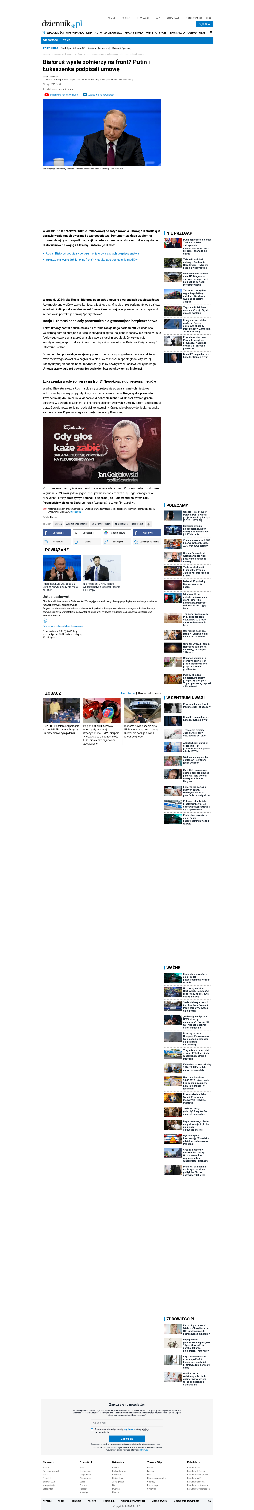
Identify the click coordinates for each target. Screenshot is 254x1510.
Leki (149, 1474)
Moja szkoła (117, 1478)
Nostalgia (66, 48)
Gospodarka (85, 1474)
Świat (66, 40)
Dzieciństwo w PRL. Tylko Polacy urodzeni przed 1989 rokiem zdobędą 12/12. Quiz (62, 634)
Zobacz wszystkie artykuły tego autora (63, 626)
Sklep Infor (48, 1489)
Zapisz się (127, 1438)
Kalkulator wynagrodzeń (198, 1489)
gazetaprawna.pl (194, 18)
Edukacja (116, 1474)
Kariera (92, 1500)
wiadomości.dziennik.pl (63, 54)
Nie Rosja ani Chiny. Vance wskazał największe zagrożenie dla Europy (101, 586)
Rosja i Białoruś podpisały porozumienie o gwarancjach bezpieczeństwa (92, 253)
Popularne (128, 693)
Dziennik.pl (86, 1462)
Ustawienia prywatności (187, 1500)
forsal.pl (126, 18)
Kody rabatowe (119, 1471)
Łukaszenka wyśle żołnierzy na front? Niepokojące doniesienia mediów (92, 259)
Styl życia (151, 1489)
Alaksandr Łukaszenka (129, 524)
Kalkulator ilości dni (196, 1471)
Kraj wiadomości (149, 693)
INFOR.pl (111, 18)
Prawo (150, 1467)
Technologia (85, 1471)
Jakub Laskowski (88, 78)
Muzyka (116, 1489)
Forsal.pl (47, 1478)
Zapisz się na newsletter (101, 94)
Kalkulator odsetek (195, 1482)
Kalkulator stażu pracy (197, 1474)
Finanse (150, 1471)
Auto (82, 1467)
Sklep (208, 18)
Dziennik (46, 54)
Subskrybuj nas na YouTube (64, 94)
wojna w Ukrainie (77, 524)
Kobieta (115, 1467)
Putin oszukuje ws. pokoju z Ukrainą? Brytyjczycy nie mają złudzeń (60, 586)
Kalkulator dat (193, 1467)
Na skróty (48, 1462)
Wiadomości (50, 40)
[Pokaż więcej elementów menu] (210, 33)
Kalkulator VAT (194, 1478)
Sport (82, 1482)
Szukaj (206, 24)
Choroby (151, 1482)
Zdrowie (83, 1485)
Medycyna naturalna (156, 1478)
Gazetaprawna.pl (51, 1471)
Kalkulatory (193, 1462)
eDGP (45, 1474)
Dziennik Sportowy (122, 48)
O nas (61, 1500)
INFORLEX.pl (143, 18)
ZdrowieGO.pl (173, 18)
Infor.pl (46, 1467)
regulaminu (129, 1429)
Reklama (76, 1500)
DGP (158, 18)
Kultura (115, 1492)
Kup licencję (75, 512)
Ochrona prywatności (133, 1500)
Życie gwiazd (118, 1482)
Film (114, 1485)
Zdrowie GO (79, 48)
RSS (209, 1500)
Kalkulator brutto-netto (197, 1485)
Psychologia (152, 1485)
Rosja (58, 524)
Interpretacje (49, 1485)
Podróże (83, 1489)
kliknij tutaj (143, 1450)
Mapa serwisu (159, 1500)
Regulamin (109, 1500)
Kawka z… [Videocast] (99, 48)
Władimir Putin (101, 524)
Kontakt (47, 1500)
